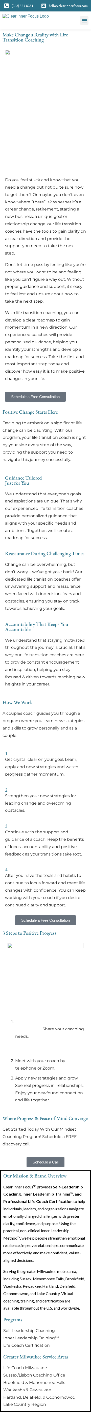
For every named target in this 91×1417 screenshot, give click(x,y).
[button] (84, 20)
